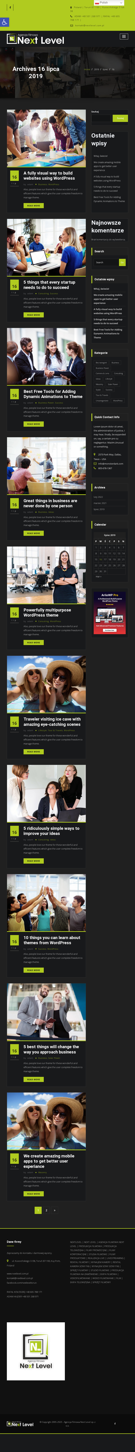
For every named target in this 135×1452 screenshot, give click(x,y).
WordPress (53, 184)
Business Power (46, 402)
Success (54, 293)
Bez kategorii (101, 362)
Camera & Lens (102, 373)
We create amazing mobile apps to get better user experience (107, 166)
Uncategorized (102, 400)
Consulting (43, 293)
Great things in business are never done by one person (50, 503)
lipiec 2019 (99, 509)
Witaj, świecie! (101, 155)
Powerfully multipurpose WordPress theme (47, 612)
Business (42, 184)
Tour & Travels (55, 730)
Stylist (98, 389)
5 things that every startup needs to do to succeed (49, 285)
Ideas (51, 512)
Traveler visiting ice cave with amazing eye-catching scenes (52, 721)
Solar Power (54, 1058)
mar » (98, 576)
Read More (33, 205)
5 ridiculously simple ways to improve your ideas (51, 831)
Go (122, 262)
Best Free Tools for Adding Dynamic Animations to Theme (53, 394)
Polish (103, 2)
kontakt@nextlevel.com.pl (89, 25)
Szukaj (95, 111)
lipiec (105, 69)
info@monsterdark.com (110, 463)
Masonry (42, 1172)
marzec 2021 (100, 503)
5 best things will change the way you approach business (51, 1049)
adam (28, 184)
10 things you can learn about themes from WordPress (52, 940)
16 (113, 69)
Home (87, 69)
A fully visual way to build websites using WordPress (49, 176)
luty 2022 (98, 496)
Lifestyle (42, 730)
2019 (96, 69)
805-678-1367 (105, 468)
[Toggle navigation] (124, 36)
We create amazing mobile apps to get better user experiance (49, 1161)
